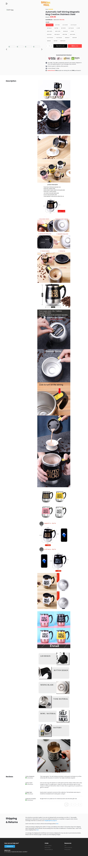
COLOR (47, 22)
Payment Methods (49, 849)
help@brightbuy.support (50, 820)
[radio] (49, 25)
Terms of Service (68, 847)
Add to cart (61, 46)
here (57, 823)
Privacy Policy (67, 849)
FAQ (65, 845)
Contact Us (10, 846)
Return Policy (47, 847)
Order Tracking (48, 845)
